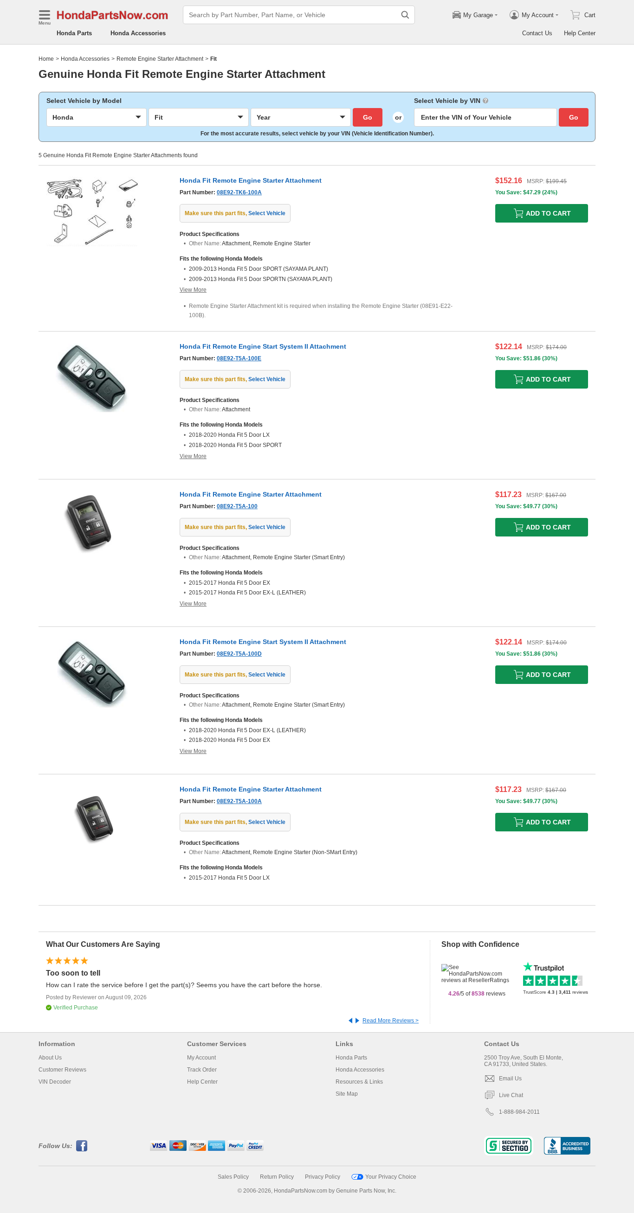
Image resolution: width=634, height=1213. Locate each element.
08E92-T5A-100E (239, 358)
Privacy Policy (322, 1177)
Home (46, 59)
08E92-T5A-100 (237, 506)
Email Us (510, 1078)
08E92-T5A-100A (239, 801)
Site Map (347, 1094)
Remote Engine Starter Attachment (159, 59)
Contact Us (537, 33)
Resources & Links (359, 1082)
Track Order (202, 1069)
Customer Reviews (62, 1069)
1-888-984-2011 (519, 1112)
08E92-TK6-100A (239, 192)
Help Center (579, 33)
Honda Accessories (138, 33)
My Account (201, 1057)
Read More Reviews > (390, 1020)
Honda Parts (74, 33)
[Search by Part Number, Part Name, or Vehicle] (405, 14)
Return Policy (277, 1177)
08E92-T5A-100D (239, 654)
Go (367, 117)
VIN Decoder (55, 1082)
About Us (50, 1057)
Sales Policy (233, 1177)
